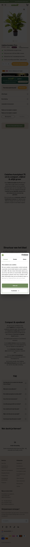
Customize (14, 290)
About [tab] (24, 259)
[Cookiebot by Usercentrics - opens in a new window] (21, 255)
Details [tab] (15, 259)
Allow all (15, 285)
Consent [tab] (5, 259)
